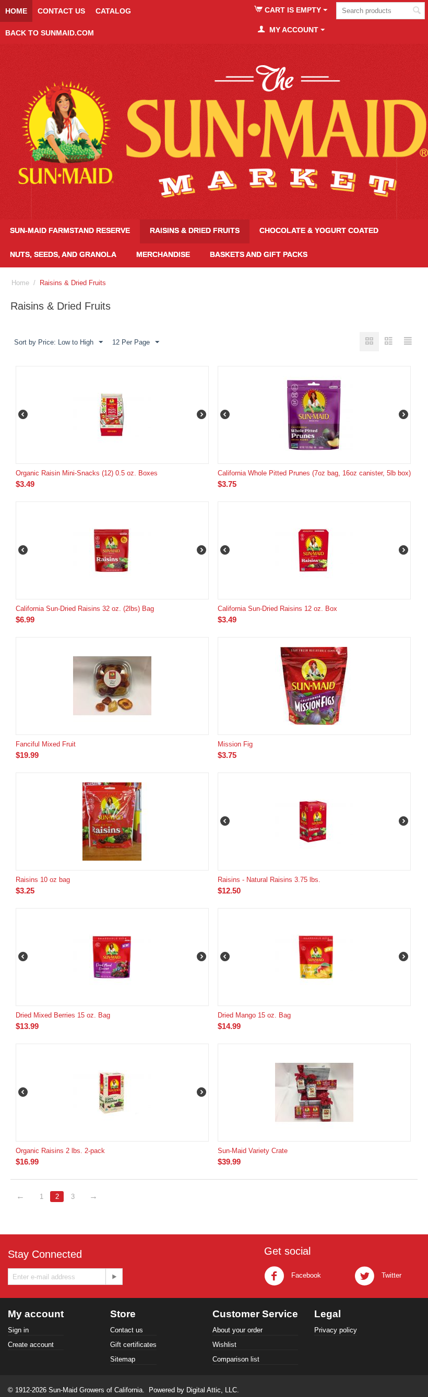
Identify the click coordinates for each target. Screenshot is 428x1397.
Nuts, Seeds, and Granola (63, 254)
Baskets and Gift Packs (258, 254)
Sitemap (122, 1359)
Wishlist (224, 1345)
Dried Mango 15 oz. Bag (254, 1015)
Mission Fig (235, 744)
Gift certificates (133, 1345)
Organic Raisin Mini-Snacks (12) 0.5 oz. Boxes (87, 473)
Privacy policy (335, 1330)
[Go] (113, 1276)
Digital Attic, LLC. (212, 1390)
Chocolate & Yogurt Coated (318, 230)
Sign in (18, 1330)
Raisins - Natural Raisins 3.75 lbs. (269, 880)
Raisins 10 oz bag (43, 880)
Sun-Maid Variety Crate (253, 1151)
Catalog (113, 11)
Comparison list (235, 1359)
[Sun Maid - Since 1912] (214, 132)
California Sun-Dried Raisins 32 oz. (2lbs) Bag (85, 608)
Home (16, 11)
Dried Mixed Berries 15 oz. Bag (63, 1015)
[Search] (417, 11)
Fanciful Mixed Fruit (46, 744)
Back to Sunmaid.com (49, 33)
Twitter (390, 1275)
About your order (237, 1330)
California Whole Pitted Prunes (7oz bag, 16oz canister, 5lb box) (314, 473)
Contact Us (61, 11)
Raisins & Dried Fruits (195, 230)
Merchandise (163, 254)
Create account (31, 1345)
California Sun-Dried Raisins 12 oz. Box (277, 608)
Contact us (126, 1330)
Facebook (305, 1275)
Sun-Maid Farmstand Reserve (70, 230)
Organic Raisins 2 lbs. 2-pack (60, 1151)
